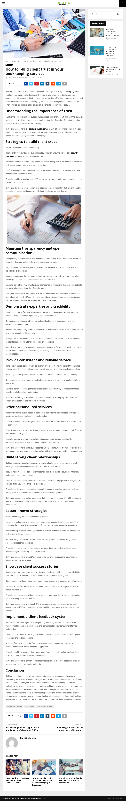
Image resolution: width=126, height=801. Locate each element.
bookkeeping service (72, 91)
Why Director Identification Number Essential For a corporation (71, 780)
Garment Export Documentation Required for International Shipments (110, 51)
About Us (119, 799)
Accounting (9, 65)
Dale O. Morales (13, 78)
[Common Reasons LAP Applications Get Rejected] (97, 70)
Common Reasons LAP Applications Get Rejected (112, 69)
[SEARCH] (117, 14)
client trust (29, 706)
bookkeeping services (14, 706)
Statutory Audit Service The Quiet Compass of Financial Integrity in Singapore (42, 781)
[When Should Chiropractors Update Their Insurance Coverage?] (97, 32)
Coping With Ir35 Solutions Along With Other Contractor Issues (17, 780)
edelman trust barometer (39, 129)
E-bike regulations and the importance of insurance (70, 728)
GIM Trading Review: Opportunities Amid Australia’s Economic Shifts (23, 728)
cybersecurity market (45, 706)
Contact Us (110, 799)
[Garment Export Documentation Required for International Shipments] (97, 50)
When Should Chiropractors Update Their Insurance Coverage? (112, 32)
